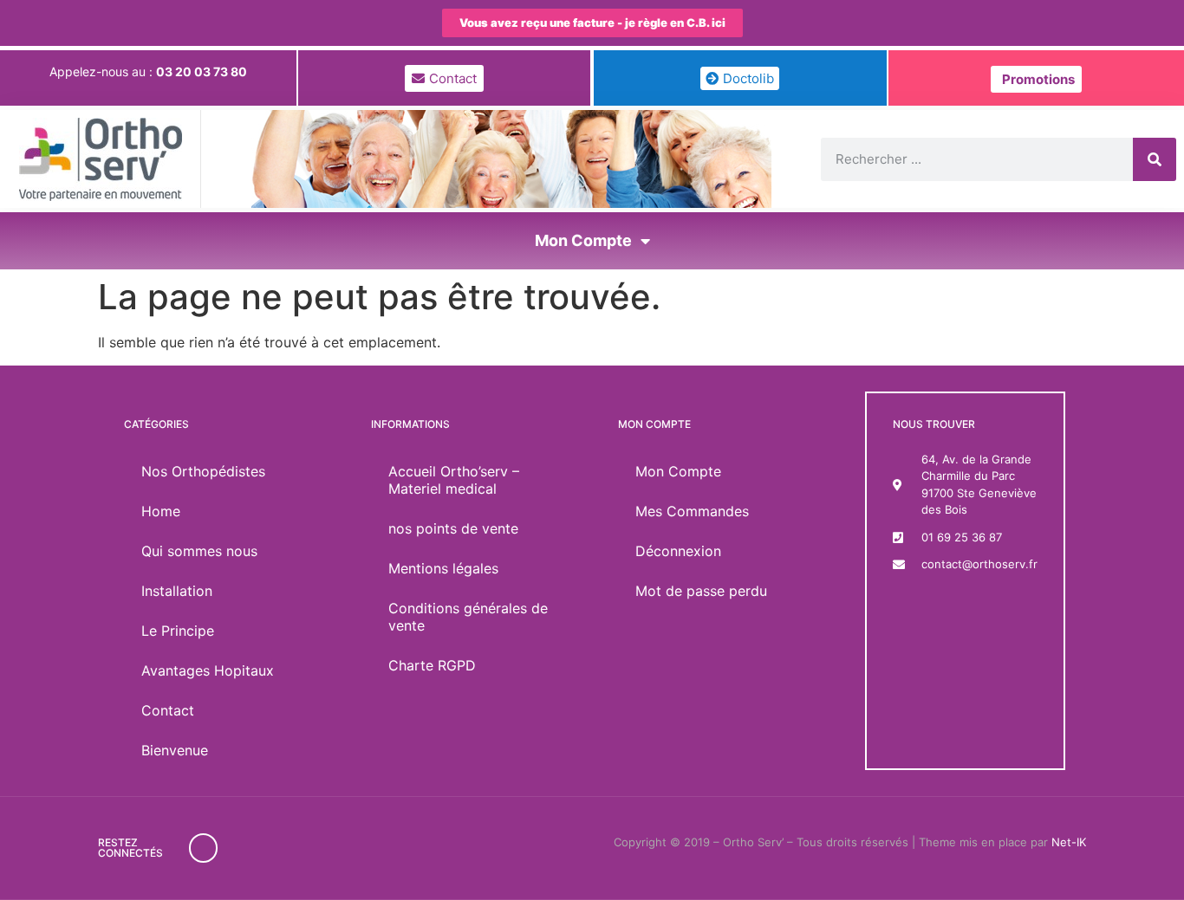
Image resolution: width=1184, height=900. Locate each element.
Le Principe (177, 630)
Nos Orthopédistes (203, 471)
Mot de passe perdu (701, 590)
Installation (176, 590)
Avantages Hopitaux (207, 670)
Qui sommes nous (199, 551)
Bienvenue (174, 750)
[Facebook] (203, 848)
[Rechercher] (1154, 159)
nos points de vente (453, 528)
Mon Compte (583, 240)
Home (160, 511)
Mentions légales (443, 568)
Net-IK (1068, 842)
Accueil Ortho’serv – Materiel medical (453, 480)
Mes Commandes (692, 511)
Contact (167, 710)
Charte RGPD (432, 665)
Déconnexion (678, 551)
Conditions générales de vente (468, 616)
